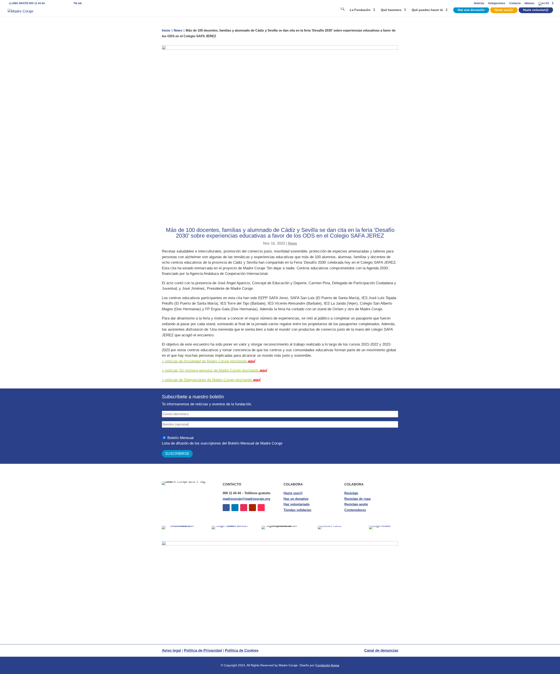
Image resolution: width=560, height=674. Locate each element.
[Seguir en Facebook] (226, 507)
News (292, 243)
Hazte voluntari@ (536, 10)
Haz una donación (471, 10)
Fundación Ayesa (327, 665)
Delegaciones (496, 3)
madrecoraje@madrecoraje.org (246, 499)
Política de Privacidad (203, 650)
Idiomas (529, 3)
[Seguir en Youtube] (252, 507)
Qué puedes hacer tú (427, 10)
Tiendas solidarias (297, 510)
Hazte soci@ (504, 10)
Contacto (515, 3)
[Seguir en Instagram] (243, 507)
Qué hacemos (391, 10)
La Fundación (360, 10)
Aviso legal (171, 650)
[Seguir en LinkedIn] (234, 507)
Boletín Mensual (180, 438)
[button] (343, 12)
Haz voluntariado (297, 504)
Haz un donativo (296, 499)
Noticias (479, 3)
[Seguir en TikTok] (261, 507)
